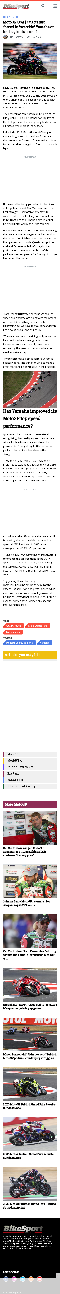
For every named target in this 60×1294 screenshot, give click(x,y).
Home (6, 16)
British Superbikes (20, 767)
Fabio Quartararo (37, 625)
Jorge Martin (13, 631)
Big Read (13, 773)
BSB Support (16, 780)
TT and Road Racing (21, 786)
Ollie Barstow (15, 37)
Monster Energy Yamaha (19, 642)
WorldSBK (14, 760)
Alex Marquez (13, 625)
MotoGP (17, 16)
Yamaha (44, 642)
